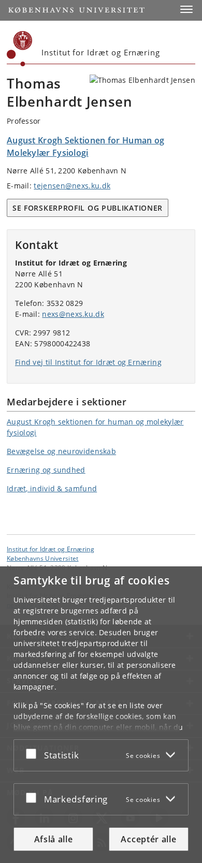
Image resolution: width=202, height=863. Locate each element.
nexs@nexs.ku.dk (73, 314)
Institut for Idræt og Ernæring (50, 549)
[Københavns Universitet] (20, 48)
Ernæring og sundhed (46, 470)
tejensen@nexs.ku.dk (72, 186)
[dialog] (101, 714)
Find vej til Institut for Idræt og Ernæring (88, 362)
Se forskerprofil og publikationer (87, 208)
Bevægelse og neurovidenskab (61, 451)
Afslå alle (53, 839)
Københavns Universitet (43, 558)
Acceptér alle (148, 839)
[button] (186, 9)
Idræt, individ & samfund (52, 488)
